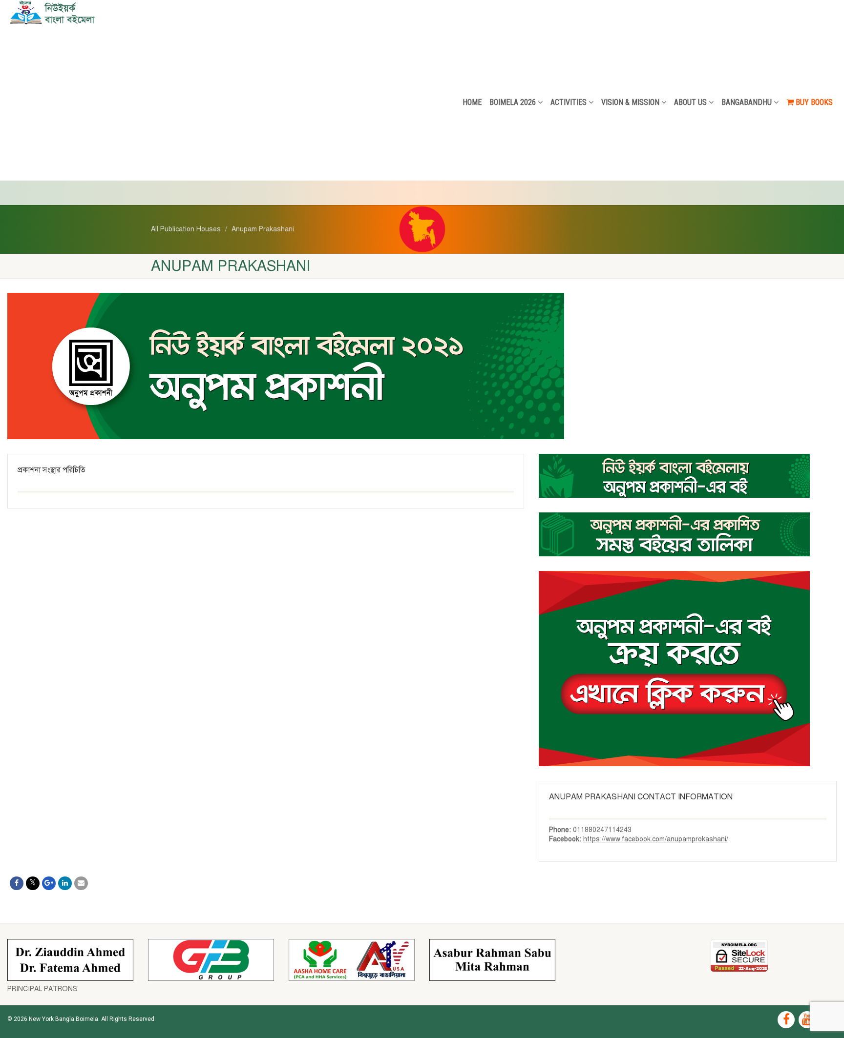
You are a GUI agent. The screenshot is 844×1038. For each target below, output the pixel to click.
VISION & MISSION (630, 102)
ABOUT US (690, 102)
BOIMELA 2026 (512, 102)
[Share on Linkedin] (65, 883)
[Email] (81, 883)
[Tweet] (33, 883)
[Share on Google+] (49, 883)
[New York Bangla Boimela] (140, 12)
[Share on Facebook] (16, 883)
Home (472, 102)
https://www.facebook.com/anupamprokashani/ (655, 839)
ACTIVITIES (568, 102)
